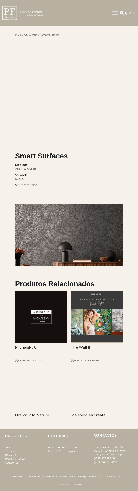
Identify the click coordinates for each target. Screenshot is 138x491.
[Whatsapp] (134, 13)
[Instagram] (130, 13)
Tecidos (9, 447)
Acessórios (12, 462)
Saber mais (62, 484)
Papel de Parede (15, 459)
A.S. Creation (31, 35)
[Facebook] (126, 13)
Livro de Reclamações (61, 451)
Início (18, 35)
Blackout (10, 455)
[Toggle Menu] (115, 13)
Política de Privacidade (62, 447)
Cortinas (10, 451)
